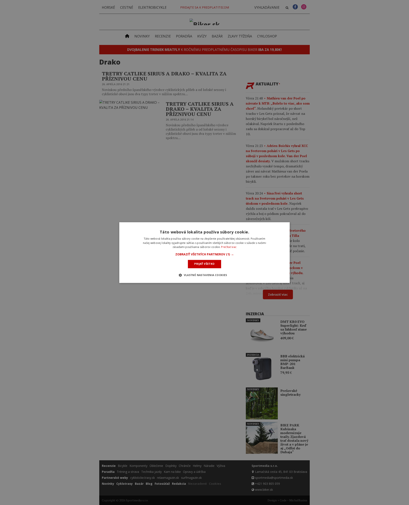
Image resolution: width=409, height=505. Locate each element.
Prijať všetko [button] (204, 264)
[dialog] (204, 252)
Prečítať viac (228, 247)
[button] (204, 254)
